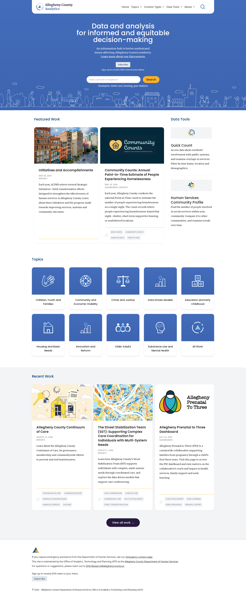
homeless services (51, 504)
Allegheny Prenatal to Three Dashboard (182, 429)
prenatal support (193, 504)
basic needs (116, 232)
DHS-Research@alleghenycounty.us (105, 566)
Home (125, 7)
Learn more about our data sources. (123, 56)
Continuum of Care (52, 493)
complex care (131, 493)
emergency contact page (139, 557)
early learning (194, 499)
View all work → (123, 523)
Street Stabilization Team (116, 504)
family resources (174, 504)
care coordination (113, 493)
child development (175, 499)
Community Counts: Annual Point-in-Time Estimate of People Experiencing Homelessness (132, 174)
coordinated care (112, 499)
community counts (134, 232)
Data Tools (173, 7)
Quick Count (181, 145)
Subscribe (123, 64)
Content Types (152, 7)
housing (67, 504)
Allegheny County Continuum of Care (60, 429)
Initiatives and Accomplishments (66, 170)
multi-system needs (133, 499)
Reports (43, 178)
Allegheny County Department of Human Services (151, 561)
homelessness (117, 238)
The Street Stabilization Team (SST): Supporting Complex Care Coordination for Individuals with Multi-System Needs (122, 436)
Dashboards (111, 187)
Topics (135, 7)
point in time (134, 238)
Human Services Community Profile (187, 200)
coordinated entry (73, 493)
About (188, 7)
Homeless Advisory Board (55, 499)
